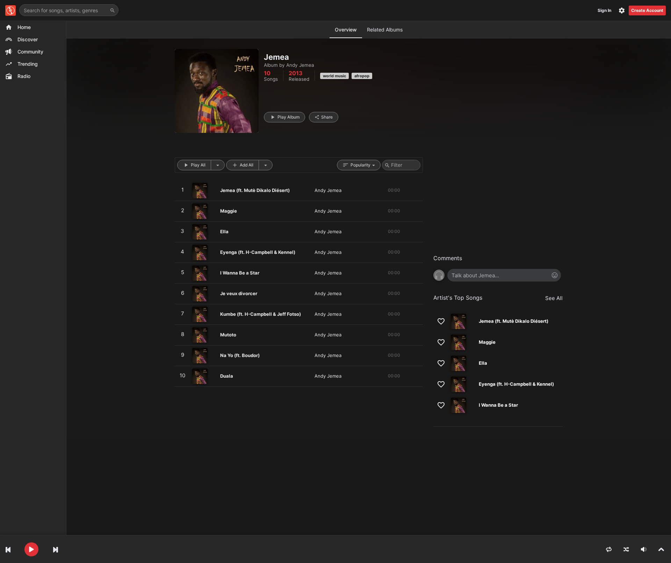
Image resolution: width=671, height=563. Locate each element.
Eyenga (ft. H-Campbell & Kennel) (257, 252)
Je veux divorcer (238, 293)
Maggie (228, 211)
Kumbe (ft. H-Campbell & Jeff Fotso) (260, 314)
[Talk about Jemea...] (504, 275)
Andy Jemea (300, 65)
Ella (224, 231)
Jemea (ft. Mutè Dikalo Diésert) (255, 190)
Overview (346, 30)
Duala (226, 376)
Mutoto (228, 334)
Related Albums (385, 30)
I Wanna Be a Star (239, 273)
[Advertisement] (498, 206)
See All (554, 298)
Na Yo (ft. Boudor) (240, 355)
